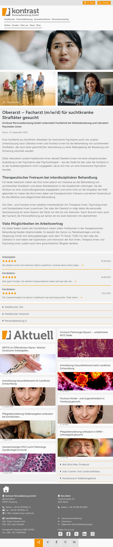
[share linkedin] (74, 543)
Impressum (67, 521)
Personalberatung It (16, 320)
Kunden (15, 25)
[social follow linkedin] (84, 534)
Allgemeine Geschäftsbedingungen (77, 524)
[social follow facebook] (68, 534)
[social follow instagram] (92, 534)
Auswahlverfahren (42, 19)
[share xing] (47, 543)
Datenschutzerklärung (72, 518)
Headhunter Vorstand (17, 313)
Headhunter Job (14, 307)
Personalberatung (24, 19)
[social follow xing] (60, 534)
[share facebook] (56, 543)
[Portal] (57, 12)
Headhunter (9, 19)
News (32, 25)
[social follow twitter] (76, 534)
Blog (38, 25)
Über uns (24, 25)
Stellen (7, 25)
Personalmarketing (60, 19)
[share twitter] (65, 543)
